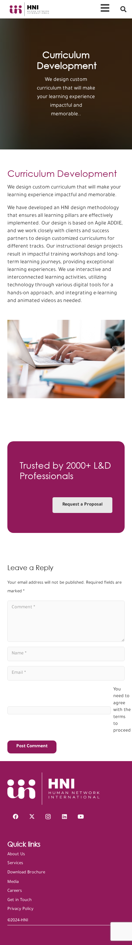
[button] (123, 9)
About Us (16, 854)
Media (13, 882)
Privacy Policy (20, 909)
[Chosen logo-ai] (29, 9)
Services (15, 863)
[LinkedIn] (64, 817)
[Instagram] (48, 817)
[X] (32, 817)
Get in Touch (19, 900)
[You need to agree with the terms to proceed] (58, 710)
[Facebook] (15, 817)
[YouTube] (80, 817)
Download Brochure (26, 872)
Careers (14, 891)
